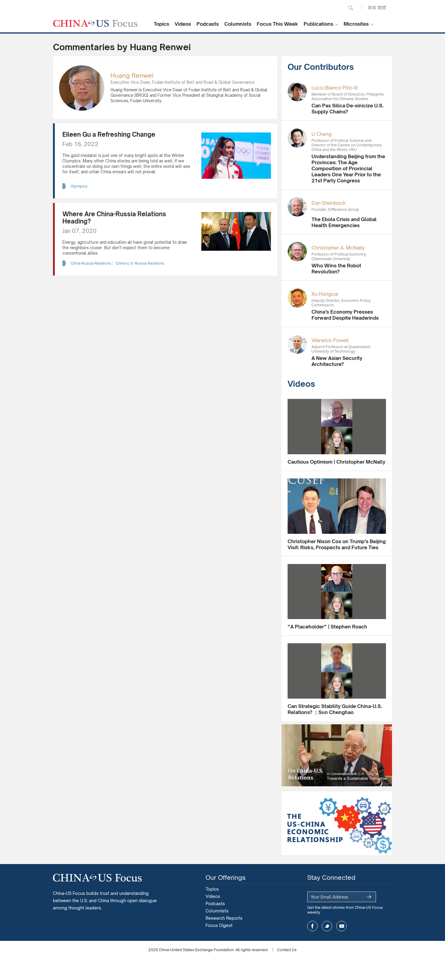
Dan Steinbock (329, 203)
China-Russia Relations (91, 263)
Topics (161, 24)
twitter (327, 926)
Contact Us (287, 950)
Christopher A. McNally (338, 248)
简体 (372, 7)
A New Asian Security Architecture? (337, 361)
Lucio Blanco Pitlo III (335, 88)
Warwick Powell (330, 340)
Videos (183, 24)
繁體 (381, 7)
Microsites (356, 24)
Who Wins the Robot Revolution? (336, 269)
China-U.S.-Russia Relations (140, 263)
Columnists (237, 24)
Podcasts (207, 24)
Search (351, 8)
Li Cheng (321, 134)
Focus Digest (219, 925)
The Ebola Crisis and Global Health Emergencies (344, 222)
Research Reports (224, 918)
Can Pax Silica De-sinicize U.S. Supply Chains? (348, 109)
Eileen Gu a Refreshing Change (108, 134)
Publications (318, 24)
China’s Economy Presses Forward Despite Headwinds (345, 315)
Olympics (79, 186)
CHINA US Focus (95, 23)
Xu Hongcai (325, 294)
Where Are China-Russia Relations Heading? (114, 217)
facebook (312, 926)
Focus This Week (277, 24)
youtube (341, 926)
